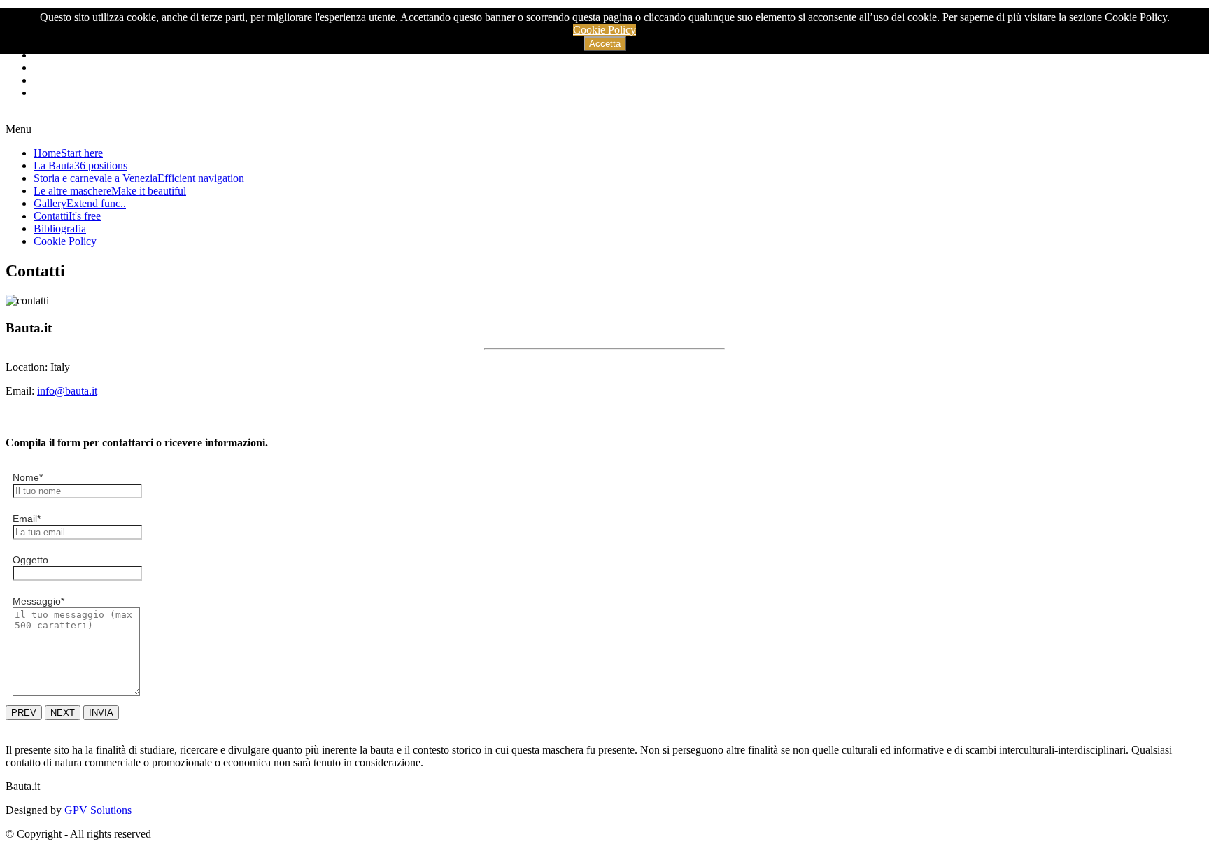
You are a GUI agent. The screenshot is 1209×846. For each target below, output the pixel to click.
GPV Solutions (98, 810)
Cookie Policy (604, 30)
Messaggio (38, 601)
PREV (23, 712)
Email (27, 518)
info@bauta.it (67, 391)
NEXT (62, 712)
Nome (28, 477)
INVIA (101, 712)
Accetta (605, 43)
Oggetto (30, 559)
